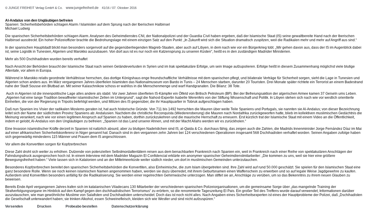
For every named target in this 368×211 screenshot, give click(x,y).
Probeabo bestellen (81, 206)
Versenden (14, 206)
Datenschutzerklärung (130, 206)
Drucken (44, 206)
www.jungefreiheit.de (82, 8)
